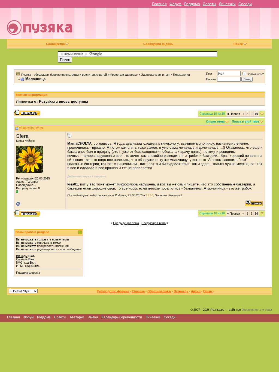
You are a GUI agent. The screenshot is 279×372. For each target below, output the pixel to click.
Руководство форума (113, 291)
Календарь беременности (122, 317)
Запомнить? (255, 74)
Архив (196, 291)
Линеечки (227, 4)
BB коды (22, 256)
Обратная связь (159, 291)
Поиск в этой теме (245, 121)
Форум (175, 4)
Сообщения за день (158, 43)
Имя (209, 73)
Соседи (245, 4)
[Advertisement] (179, 25)
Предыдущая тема (126, 223)
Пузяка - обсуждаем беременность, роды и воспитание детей (64, 74)
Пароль (211, 79)
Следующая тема (153, 223)
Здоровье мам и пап (155, 74)
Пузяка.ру (181, 291)
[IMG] (19, 262)
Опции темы (215, 121)
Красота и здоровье (124, 74)
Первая (233, 113)
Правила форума (28, 272)
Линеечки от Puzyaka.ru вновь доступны (52, 101)
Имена (93, 317)
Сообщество (55, 43)
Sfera (22, 136)
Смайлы (22, 259)
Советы (209, 4)
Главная (159, 4)
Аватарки (77, 317)
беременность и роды (257, 309)
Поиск (238, 43)
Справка (138, 291)
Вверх (208, 291)
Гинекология (181, 74)
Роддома (192, 4)
